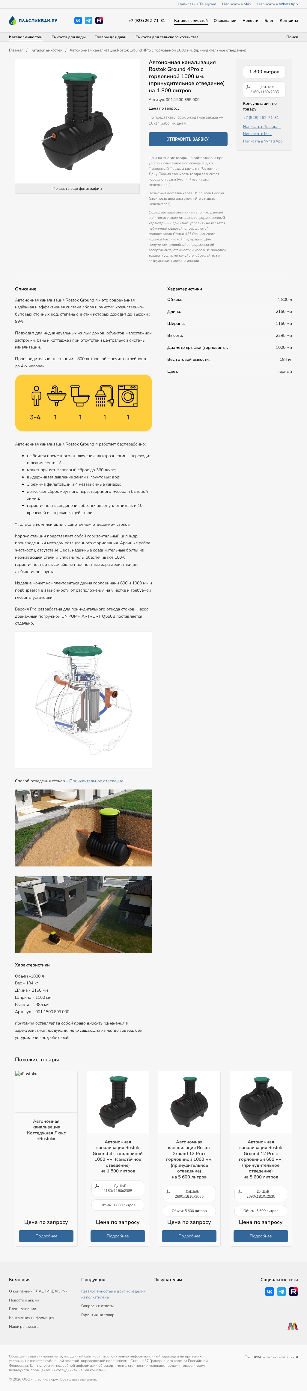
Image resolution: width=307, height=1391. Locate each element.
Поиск (292, 37)
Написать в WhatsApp (277, 4)
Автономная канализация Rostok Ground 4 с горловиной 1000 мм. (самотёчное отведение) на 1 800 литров (118, 1156)
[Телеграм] (88, 20)
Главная (16, 50)
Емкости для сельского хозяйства (167, 37)
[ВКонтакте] (78, 20)
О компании (225, 20)
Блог (269, 20)
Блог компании (22, 1309)
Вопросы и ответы (97, 1306)
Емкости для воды (69, 37)
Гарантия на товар (98, 1315)
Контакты (289, 20)
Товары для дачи (111, 37)
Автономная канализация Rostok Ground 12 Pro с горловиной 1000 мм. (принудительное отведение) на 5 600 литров (189, 1159)
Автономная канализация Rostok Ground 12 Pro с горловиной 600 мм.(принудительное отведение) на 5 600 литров (261, 1159)
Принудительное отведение (96, 781)
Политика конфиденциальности (271, 1356)
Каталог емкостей (191, 20)
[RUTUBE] (99, 20)
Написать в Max (236, 4)
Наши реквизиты (24, 1326)
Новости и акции (24, 1300)
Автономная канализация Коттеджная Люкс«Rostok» (46, 1130)
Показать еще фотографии (77, 188)
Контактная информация (31, 1318)
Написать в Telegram (197, 4)
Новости (250, 20)
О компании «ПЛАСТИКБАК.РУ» (38, 1291)
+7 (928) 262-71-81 (147, 20)
